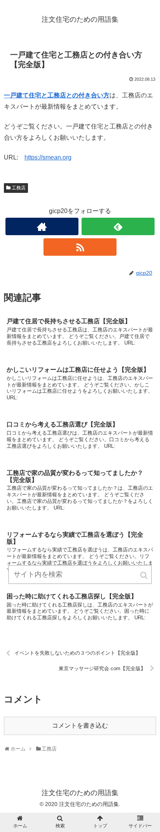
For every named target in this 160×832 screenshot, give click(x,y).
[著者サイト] (41, 226)
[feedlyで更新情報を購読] (118, 226)
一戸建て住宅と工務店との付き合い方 (57, 95)
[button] (144, 575)
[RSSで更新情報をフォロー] (80, 247)
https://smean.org (47, 157)
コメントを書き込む (80, 725)
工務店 (19, 188)
